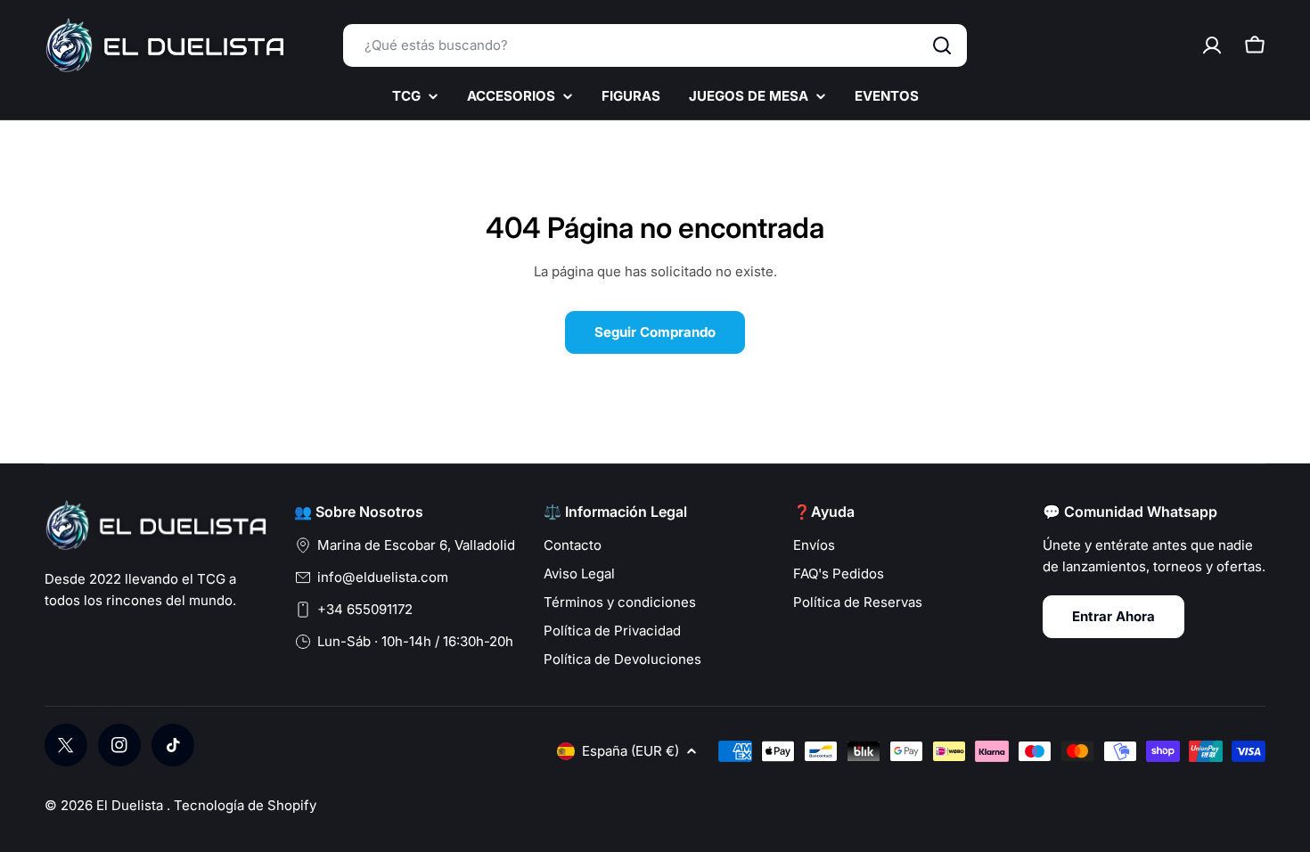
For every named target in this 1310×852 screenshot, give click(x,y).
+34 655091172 (365, 609)
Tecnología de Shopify (245, 805)
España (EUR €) (630, 750)
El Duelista (131, 805)
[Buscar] (942, 45)
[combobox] (655, 45)
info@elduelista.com (382, 577)
